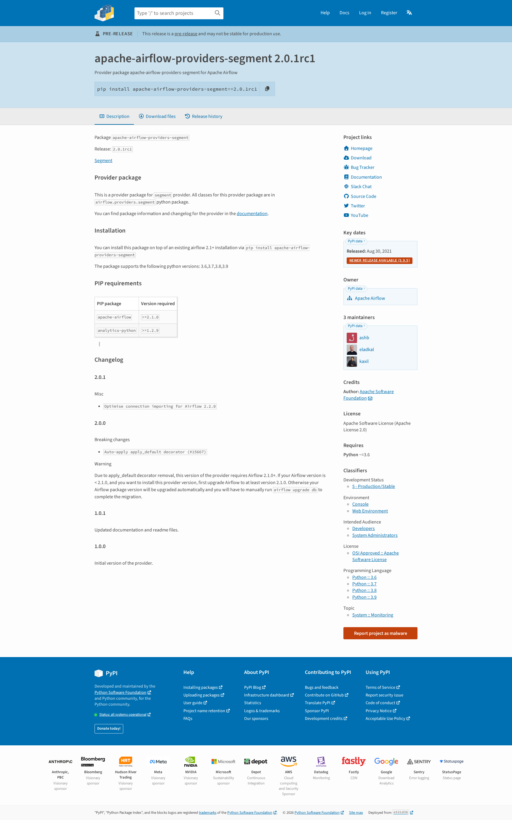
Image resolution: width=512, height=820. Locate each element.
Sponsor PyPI (317, 711)
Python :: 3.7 (364, 584)
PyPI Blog (252, 687)
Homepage (361, 148)
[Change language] (409, 12)
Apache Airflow (369, 298)
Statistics (252, 703)
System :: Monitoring (372, 615)
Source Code (363, 196)
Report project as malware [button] (380, 633)
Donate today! (109, 728)
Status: (122, 714)
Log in (365, 12)
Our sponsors (256, 718)
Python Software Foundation (120, 692)
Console (360, 504)
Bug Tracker (363, 167)
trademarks (207, 812)
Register (389, 12)
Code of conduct (380, 703)
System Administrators (375, 535)
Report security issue (384, 695)
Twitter (358, 206)
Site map (356, 812)
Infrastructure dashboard (266, 695)
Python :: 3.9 (364, 597)
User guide (192, 703)
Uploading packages (201, 695)
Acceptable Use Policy (385, 718)
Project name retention (204, 711)
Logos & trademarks (262, 711)
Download (361, 158)
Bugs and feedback (321, 687)
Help (325, 12)
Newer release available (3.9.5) (379, 260)
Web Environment (370, 511)
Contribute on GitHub (324, 695)
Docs (344, 12)
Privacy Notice (379, 711)
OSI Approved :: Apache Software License (375, 556)
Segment (103, 160)
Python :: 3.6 (364, 577)
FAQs (187, 718)
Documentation (366, 177)
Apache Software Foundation (368, 394)
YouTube (359, 215)
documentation (252, 213)
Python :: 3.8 (364, 590)
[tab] (114, 116)
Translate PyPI (317, 703)
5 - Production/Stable (373, 486)
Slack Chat (361, 186)
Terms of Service (380, 687)
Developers (363, 528)
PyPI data (355, 241)
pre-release (186, 34)
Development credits (324, 718)
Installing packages (200, 687)
